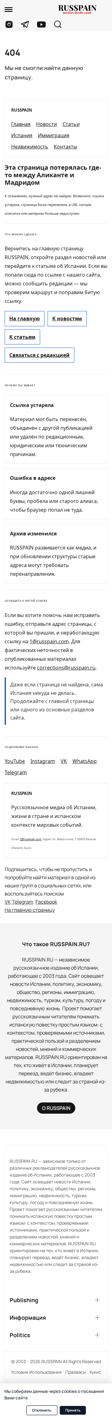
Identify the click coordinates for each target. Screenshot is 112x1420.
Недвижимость (29, 146)
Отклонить (41, 1410)
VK (64, 761)
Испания (21, 135)
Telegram (16, 772)
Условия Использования (36, 1372)
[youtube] (41, 24)
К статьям (22, 337)
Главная (20, 124)
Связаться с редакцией (39, 355)
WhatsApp (84, 761)
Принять (73, 1410)
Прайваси (75, 1372)
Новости (46, 124)
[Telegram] (25, 24)
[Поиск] (57, 25)
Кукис (95, 1372)
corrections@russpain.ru (66, 667)
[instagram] (9, 24)
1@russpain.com (49, 641)
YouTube (15, 761)
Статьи (71, 124)
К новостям (67, 318)
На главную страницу (30, 909)
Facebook (46, 901)
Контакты (65, 146)
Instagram (42, 761)
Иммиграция (53, 135)
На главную (24, 318)
